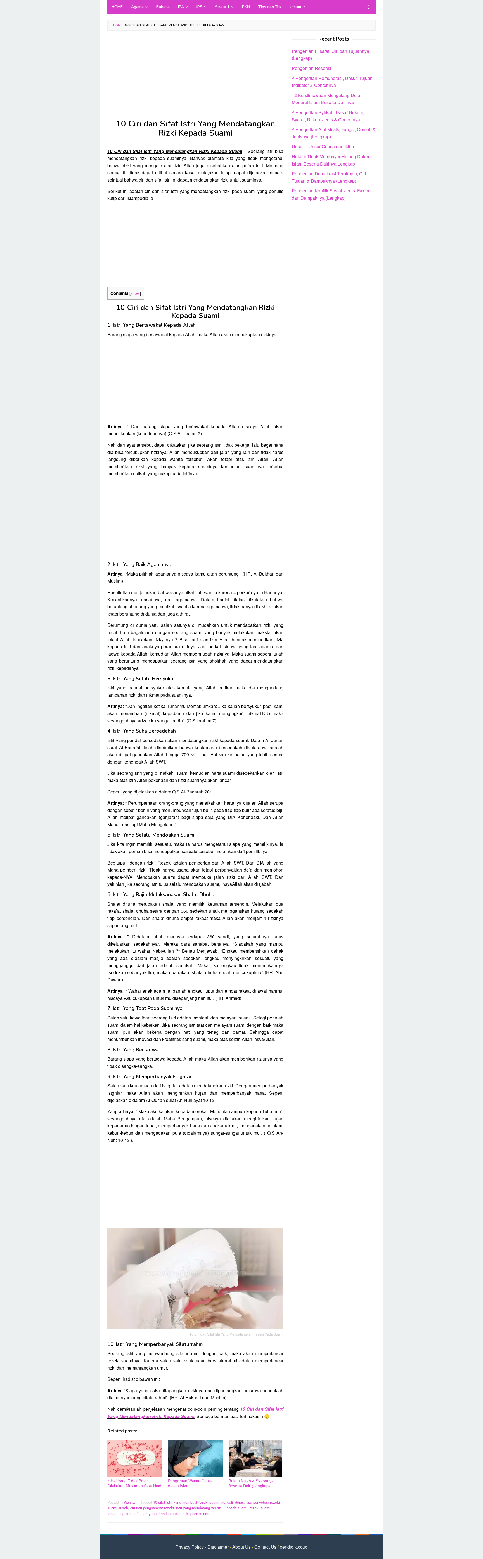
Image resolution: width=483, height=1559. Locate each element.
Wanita (129, 1502)
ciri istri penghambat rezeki (152, 1507)
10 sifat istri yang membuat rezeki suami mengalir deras (198, 1502)
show (135, 293)
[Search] (369, 7)
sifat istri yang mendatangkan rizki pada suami (171, 1513)
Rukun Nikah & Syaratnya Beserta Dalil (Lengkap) (251, 1483)
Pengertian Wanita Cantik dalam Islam (190, 1483)
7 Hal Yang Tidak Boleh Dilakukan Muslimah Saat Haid (134, 1483)
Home (117, 25)
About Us (241, 1547)
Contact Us (265, 1547)
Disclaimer (218, 1547)
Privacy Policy (190, 1547)
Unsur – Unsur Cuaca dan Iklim (323, 146)
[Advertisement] (195, 78)
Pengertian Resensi (311, 68)
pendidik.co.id (293, 1547)
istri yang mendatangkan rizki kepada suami (211, 1507)
